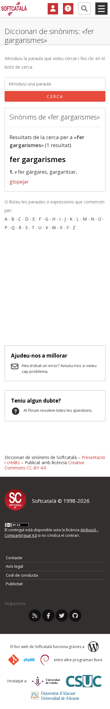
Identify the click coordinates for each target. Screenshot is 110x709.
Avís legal (14, 566)
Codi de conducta (22, 575)
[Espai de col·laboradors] (53, 9)
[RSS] (35, 615)
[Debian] (44, 659)
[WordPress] (93, 646)
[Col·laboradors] (53, 9)
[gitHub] (75, 615)
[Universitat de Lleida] (46, 681)
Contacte (14, 557)
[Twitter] (62, 615)
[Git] (13, 659)
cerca (55, 96)
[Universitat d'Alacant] (55, 696)
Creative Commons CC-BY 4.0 (44, 465)
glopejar (19, 181)
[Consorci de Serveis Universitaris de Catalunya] (84, 681)
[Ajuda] (68, 9)
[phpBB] (29, 660)
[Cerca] (84, 8)
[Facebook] (48, 615)
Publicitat (14, 583)
